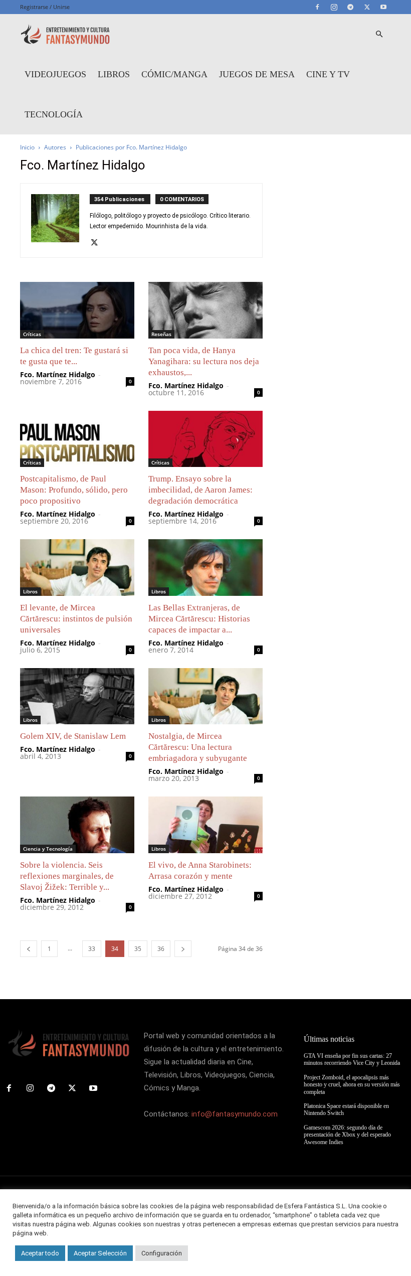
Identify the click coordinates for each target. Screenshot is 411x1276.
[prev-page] (28, 948)
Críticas (32, 334)
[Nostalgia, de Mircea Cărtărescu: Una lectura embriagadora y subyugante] (205, 696)
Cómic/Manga (174, 74)
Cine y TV (328, 74)
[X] (366, 7)
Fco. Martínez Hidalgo (57, 374)
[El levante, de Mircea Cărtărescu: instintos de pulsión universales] (77, 567)
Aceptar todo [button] (40, 1253)
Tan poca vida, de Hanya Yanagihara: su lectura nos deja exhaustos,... (203, 361)
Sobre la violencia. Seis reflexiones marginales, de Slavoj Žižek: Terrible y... (67, 876)
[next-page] (182, 948)
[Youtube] (383, 7)
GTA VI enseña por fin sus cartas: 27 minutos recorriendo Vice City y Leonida (352, 1059)
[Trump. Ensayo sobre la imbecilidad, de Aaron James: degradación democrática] (205, 439)
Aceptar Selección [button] (100, 1253)
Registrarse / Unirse (45, 7)
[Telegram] (350, 7)
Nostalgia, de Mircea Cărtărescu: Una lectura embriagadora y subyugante (197, 747)
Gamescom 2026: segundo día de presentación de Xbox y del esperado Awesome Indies (347, 1135)
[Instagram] (333, 7)
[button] (379, 34)
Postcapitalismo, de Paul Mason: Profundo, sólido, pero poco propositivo (74, 490)
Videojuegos (55, 74)
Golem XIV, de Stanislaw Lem (73, 736)
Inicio (27, 147)
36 (160, 948)
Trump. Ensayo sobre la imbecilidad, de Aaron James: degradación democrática (200, 490)
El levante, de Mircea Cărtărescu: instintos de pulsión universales (76, 618)
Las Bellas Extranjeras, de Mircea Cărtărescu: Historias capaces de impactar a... (199, 618)
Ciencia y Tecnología (48, 848)
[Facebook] (317, 7)
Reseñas (161, 334)
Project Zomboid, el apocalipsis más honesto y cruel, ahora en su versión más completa (352, 1084)
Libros (114, 74)
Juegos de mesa (257, 74)
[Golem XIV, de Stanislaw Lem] (77, 696)
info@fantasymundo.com (234, 1114)
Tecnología (54, 114)
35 (137, 948)
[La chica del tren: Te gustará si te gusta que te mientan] (77, 310)
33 (91, 948)
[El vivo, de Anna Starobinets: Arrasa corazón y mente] (205, 824)
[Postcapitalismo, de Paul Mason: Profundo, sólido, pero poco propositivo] (77, 439)
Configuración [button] (161, 1253)
